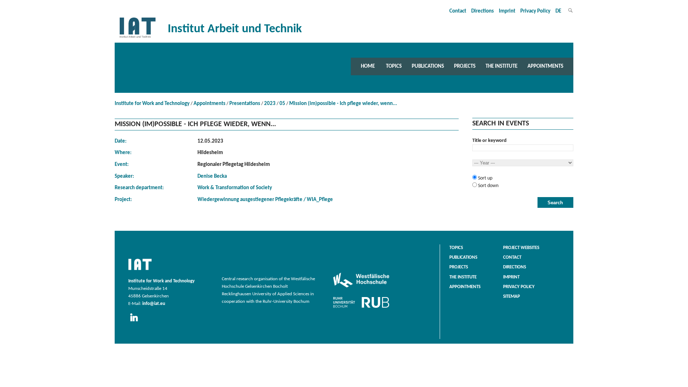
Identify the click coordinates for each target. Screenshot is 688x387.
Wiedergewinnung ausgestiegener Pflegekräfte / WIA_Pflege (265, 199)
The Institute (501, 66)
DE (558, 11)
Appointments (545, 66)
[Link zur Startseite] (138, 38)
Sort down (487, 185)
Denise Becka (212, 176)
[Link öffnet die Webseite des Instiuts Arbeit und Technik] (140, 270)
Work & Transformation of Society (234, 188)
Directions (482, 11)
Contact (457, 11)
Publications (428, 66)
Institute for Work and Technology (152, 103)
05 (282, 103)
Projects (465, 66)
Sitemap (511, 297)
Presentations (244, 103)
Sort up (484, 178)
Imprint (507, 11)
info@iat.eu (153, 304)
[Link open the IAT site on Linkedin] (136, 322)
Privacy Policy (535, 11)
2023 (270, 103)
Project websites (521, 248)
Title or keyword (489, 140)
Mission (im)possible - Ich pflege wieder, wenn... (343, 103)
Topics (394, 66)
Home (368, 66)
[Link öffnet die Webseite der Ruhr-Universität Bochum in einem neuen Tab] (361, 308)
